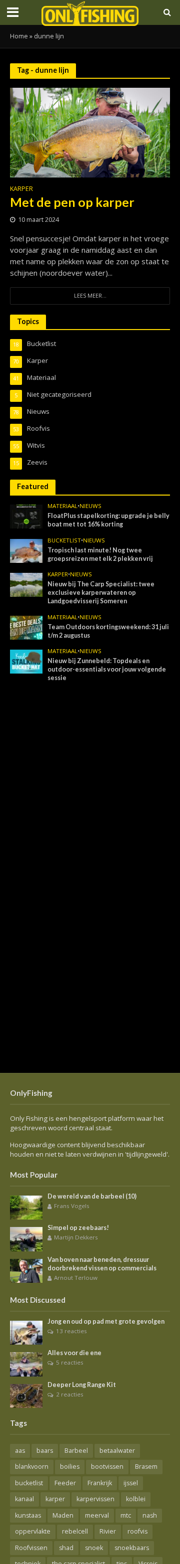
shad (66, 1548)
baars (44, 1450)
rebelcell (75, 1531)
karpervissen (95, 1499)
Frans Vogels (72, 1206)
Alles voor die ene (75, 1353)
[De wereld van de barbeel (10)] (26, 1207)
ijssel (131, 1483)
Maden (63, 1515)
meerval (97, 1515)
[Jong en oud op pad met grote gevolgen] (26, 1332)
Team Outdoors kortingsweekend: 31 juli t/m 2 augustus (108, 631)
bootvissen (107, 1466)
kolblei (136, 1499)
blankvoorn (31, 1466)
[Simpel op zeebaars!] (26, 1238)
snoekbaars (131, 1548)
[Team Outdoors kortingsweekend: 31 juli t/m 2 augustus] (26, 626)
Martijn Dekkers (76, 1237)
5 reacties (70, 1362)
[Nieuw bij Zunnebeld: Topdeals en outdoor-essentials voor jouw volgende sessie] (26, 661)
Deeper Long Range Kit (82, 1385)
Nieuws (91, 506)
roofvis (138, 1531)
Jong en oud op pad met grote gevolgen (106, 1321)
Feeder (65, 1483)
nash (149, 1515)
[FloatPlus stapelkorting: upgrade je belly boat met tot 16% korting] (26, 516)
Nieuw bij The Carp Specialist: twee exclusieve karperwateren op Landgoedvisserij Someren (101, 592)
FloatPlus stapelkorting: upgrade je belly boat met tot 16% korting (109, 520)
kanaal (24, 1499)
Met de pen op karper (72, 201)
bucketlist (29, 1483)
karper (55, 1499)
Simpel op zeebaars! (78, 1227)
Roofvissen (31, 1548)
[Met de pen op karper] (90, 132)
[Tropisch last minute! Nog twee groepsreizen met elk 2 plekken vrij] (26, 549)
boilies (70, 1466)
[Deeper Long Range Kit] (26, 1394)
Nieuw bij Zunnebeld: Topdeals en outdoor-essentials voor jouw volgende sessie (107, 669)
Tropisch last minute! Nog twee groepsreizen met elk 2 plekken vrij (100, 554)
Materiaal (63, 506)
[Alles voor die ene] (26, 1363)
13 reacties (71, 1331)
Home (19, 36)
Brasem (146, 1466)
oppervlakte (32, 1531)
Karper (21, 189)
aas (20, 1450)
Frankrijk (100, 1483)
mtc (125, 1515)
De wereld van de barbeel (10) (92, 1196)
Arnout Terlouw (76, 1277)
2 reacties (70, 1394)
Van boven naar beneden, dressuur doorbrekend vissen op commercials (102, 1264)
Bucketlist (64, 540)
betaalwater (117, 1450)
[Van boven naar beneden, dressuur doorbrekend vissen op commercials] (26, 1269)
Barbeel (76, 1450)
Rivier (108, 1531)
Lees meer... (90, 295)
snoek (94, 1548)
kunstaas (28, 1515)
